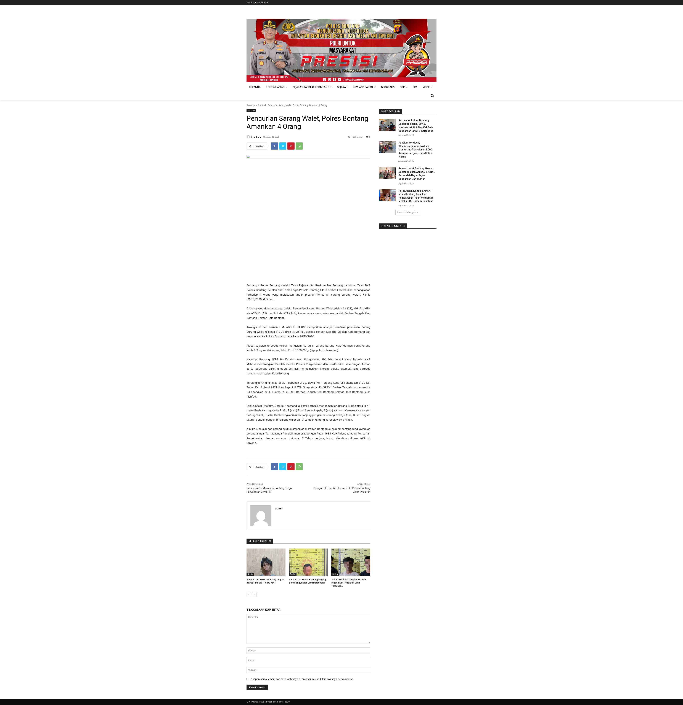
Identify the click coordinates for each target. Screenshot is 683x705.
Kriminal (262, 105)
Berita (250, 574)
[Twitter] (282, 146)
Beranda (251, 105)
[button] (432, 95)
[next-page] (254, 594)
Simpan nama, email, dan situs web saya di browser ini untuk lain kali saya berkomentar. (302, 678)
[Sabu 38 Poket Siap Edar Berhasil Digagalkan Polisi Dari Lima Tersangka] (350, 562)
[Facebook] (274, 146)
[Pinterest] (291, 146)
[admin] (249, 137)
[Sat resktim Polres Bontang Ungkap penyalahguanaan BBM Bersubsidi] (308, 562)
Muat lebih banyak (406, 212)
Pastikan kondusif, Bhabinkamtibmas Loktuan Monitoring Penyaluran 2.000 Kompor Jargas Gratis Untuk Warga (415, 149)
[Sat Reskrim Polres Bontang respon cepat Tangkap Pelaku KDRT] (266, 562)
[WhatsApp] (299, 146)
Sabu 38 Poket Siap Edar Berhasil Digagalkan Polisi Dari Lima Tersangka (348, 582)
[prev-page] (249, 594)
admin (257, 137)
